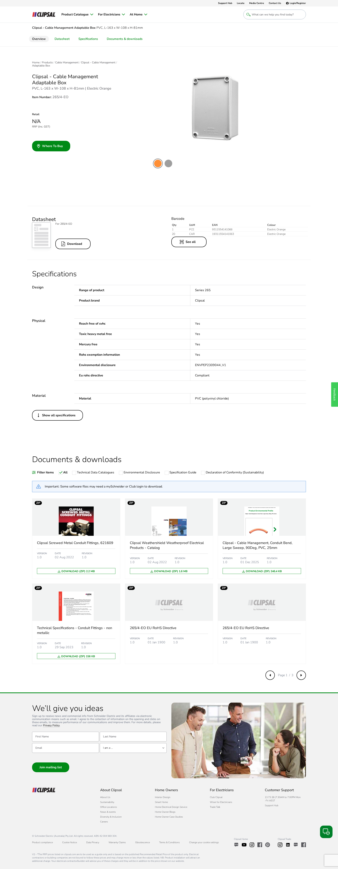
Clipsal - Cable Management (98, 62)
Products (47, 62)
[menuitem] (77, 14)
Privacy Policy (51, 725)
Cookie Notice (69, 842)
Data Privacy (92, 842)
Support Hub (271, 805)
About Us (105, 797)
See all (191, 242)
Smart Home (161, 802)
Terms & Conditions (169, 842)
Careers (104, 821)
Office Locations (108, 807)
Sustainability (107, 802)
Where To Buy (52, 146)
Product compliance (42, 842)
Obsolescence (142, 842)
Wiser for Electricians (221, 802)
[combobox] (133, 748)
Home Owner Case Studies (169, 816)
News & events (108, 811)
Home (36, 62)
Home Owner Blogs (165, 811)
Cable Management (67, 62)
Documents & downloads (125, 39)
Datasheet (62, 39)
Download (74, 244)
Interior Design (162, 797)
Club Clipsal (216, 797)
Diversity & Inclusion (111, 816)
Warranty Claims (117, 842)
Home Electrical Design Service (171, 807)
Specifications (88, 39)
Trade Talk (215, 807)
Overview (39, 39)
